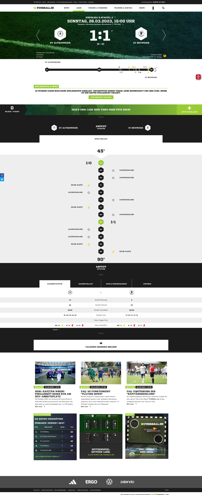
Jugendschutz (71, 490)
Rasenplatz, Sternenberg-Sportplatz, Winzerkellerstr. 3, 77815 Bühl (99, 24)
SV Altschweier (60, 43)
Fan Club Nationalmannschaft (64, 2)
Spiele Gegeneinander (116, 284)
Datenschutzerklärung (47, 490)
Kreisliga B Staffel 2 (99, 17)
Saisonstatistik (54, 284)
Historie (147, 284)
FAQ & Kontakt (83, 2)
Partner (75, 2)
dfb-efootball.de (51, 2)
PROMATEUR (37, 2)
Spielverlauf (101, 139)
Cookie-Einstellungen (95, 490)
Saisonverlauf (85, 284)
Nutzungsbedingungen (60, 490)
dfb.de (44, 2)
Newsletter (91, 2)
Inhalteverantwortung (82, 490)
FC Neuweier (141, 43)
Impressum (36, 490)
